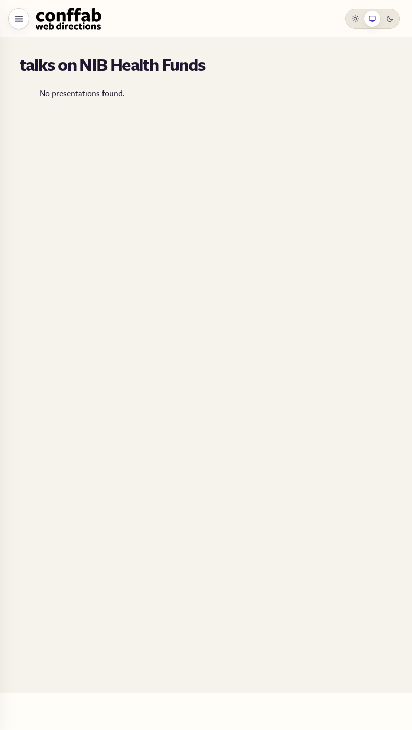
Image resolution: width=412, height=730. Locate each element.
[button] (18, 18)
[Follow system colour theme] (372, 19)
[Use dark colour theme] (390, 19)
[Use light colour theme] (355, 19)
